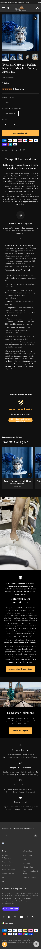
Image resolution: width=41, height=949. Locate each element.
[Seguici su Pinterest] (15, 916)
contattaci (14, 792)
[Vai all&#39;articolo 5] (34, 57)
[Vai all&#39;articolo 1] (5, 57)
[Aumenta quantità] (14, 124)
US (3, 877)
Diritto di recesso (29, 877)
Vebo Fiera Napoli (9, 870)
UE (3, 881)
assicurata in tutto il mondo (22, 772)
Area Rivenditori (8, 873)
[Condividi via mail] (24, 150)
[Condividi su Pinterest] (20, 150)
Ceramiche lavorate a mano (17, 754)
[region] (20, 222)
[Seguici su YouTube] (21, 916)
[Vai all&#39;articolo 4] (27, 57)
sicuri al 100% (23, 807)
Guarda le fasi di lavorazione (20, 669)
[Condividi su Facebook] (13, 150)
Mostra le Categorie (20, 730)
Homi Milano (7, 866)
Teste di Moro (28, 855)
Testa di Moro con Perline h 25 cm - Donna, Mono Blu (17, 482)
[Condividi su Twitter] (16, 150)
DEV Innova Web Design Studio (24, 942)
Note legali (27, 863)
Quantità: (5, 120)
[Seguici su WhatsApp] (32, 916)
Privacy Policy (28, 867)
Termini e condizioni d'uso (30, 872)
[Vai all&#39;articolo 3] (20, 57)
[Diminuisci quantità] (5, 124)
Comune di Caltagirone (6, 856)
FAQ (24, 859)
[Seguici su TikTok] (27, 916)
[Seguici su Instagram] (9, 916)
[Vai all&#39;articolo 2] (13, 57)
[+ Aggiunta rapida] (30, 475)
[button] (4, 944)
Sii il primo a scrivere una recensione (20, 420)
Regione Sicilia (7, 862)
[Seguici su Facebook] (3, 916)
